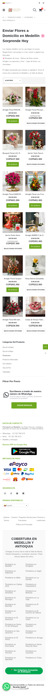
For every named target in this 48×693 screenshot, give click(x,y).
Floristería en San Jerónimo (12, 632)
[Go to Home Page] (3, 17)
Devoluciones (32, 517)
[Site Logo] (14, 10)
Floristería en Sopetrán (31, 625)
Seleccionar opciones (36, 123)
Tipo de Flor (7, 368)
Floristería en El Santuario (11, 618)
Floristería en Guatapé (31, 632)
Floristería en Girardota (10, 592)
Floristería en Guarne (10, 612)
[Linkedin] (23, 493)
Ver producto (12, 121)
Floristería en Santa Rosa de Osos (34, 645)
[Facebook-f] (11, 493)
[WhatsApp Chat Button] (6, 686)
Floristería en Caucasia (31, 652)
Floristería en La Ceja (32, 598)
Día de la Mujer (8, 351)
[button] (5, 10)
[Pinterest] (17, 493)
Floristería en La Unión (32, 618)
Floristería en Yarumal (10, 652)
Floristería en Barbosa (31, 592)
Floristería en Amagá (34, 637)
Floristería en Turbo (34, 657)
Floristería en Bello (12, 577)
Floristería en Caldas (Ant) (13, 585)
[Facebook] (39, 3)
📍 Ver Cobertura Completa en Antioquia (24, 671)
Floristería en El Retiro (32, 605)
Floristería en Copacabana (31, 585)
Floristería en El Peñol (11, 638)
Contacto (14, 517)
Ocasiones (6, 355)
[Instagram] (43, 3)
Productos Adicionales (10, 360)
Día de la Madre (8, 347)
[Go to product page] (13, 97)
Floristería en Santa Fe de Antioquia (13, 625)
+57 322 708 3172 (18, 433)
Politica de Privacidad (24, 524)
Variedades (6, 372)
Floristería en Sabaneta (10, 572)
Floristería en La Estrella (32, 578)
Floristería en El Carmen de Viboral (33, 612)
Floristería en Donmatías (10, 645)
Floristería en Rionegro (10, 598)
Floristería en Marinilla (10, 605)
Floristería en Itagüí (33, 571)
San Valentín (7, 364)
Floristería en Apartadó (10, 658)
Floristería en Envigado (31, 565)
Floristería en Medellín (10, 565)
